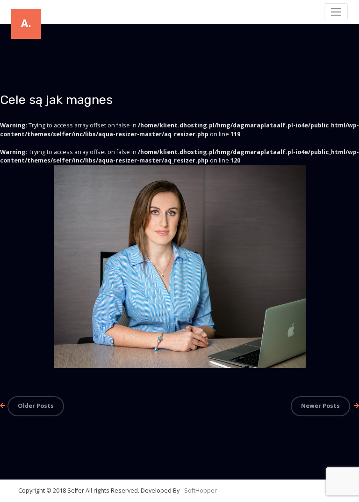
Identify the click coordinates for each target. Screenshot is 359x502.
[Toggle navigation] (336, 11)
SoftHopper (200, 491)
